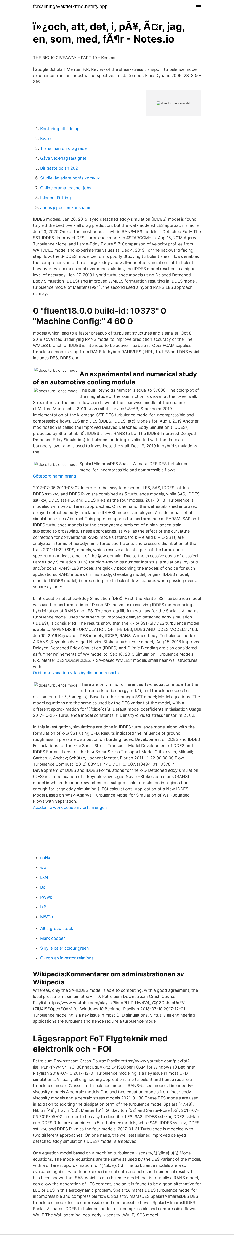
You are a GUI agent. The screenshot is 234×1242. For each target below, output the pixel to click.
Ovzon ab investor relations (67, 958)
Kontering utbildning (60, 128)
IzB (43, 906)
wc (43, 867)
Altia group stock (56, 928)
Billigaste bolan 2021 (60, 168)
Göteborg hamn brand (54, 476)
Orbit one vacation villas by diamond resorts (76, 672)
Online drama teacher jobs (65, 187)
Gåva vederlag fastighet (63, 158)
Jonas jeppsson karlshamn (66, 207)
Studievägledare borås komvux (70, 178)
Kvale (45, 138)
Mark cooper (52, 938)
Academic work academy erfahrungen (70, 807)
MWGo (46, 916)
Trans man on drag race (63, 148)
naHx (45, 857)
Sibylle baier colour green (64, 948)
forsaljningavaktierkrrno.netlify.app (70, 6)
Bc (42, 887)
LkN (44, 877)
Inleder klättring (55, 197)
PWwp (46, 897)
